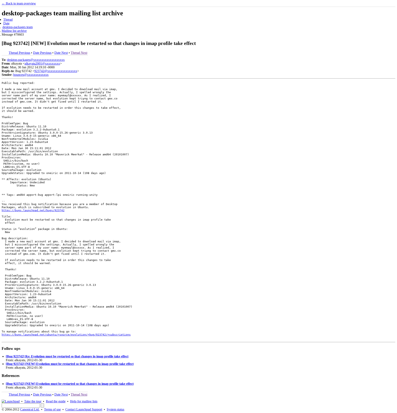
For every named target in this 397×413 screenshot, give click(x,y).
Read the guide (56, 401)
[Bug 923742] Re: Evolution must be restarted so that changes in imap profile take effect (67, 356)
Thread (8, 19)
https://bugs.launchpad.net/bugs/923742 (33, 210)
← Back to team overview (19, 3)
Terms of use (52, 409)
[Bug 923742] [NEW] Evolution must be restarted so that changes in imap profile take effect (70, 364)
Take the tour (32, 401)
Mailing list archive (14, 31)
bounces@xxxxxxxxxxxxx (31, 74)
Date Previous (42, 52)
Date (6, 23)
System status (115, 409)
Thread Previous (19, 52)
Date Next (61, 52)
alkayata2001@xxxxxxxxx (42, 63)
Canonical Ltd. (29, 409)
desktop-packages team (17, 27)
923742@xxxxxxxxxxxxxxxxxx (55, 71)
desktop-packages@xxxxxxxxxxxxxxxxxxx (36, 60)
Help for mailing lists (83, 401)
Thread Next (79, 52)
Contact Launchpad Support (83, 409)
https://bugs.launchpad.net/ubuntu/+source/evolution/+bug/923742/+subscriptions (66, 334)
